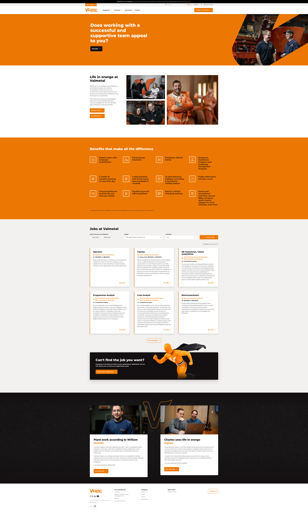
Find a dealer (90, 4)
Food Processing (119, 501)
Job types (168, 234)
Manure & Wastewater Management (121, 495)
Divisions (117, 10)
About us (189, 4)
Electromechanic (190, 295)
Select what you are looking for (99, 234)
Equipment (106, 10)
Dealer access (209, 4)
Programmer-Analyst (104, 295)
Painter (141, 252)
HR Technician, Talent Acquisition (193, 253)
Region (126, 234)
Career (143, 497)
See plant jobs (96, 110)
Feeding (117, 492)
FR (201, 4)
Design (91, 506)
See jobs (95, 49)
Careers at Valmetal (202, 10)
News (143, 494)
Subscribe (188, 1)
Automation (128, 10)
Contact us (196, 4)
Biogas (116, 498)
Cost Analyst (143, 295)
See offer (122, 283)
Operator (97, 252)
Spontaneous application (105, 372)
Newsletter (144, 499)
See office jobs (96, 116)
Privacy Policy (93, 502)
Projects (137, 10)
